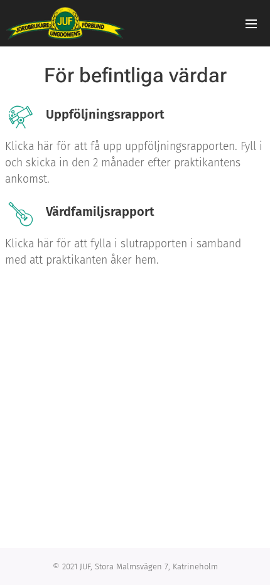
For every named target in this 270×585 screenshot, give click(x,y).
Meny (251, 23)
